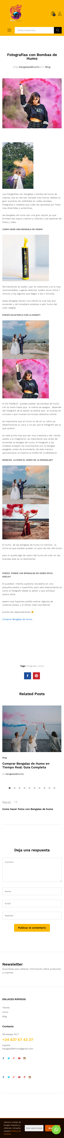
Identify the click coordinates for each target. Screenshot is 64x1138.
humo (41, 666)
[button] (56, 1129)
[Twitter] (8, 1058)
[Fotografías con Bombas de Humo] (27, 675)
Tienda (5, 1007)
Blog (47, 66)
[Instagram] (24, 1058)
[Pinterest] (24, 1077)
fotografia (31, 666)
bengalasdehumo (29, 66)
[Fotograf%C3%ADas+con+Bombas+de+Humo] (36, 675)
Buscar (58, 30)
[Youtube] (19, 1058)
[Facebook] (3, 1058)
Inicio (5, 1012)
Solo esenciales (34, 1128)
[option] (32, 741)
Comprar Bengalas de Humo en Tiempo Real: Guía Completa (25, 765)
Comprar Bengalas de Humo (17, 619)
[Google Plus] (14, 1058)
